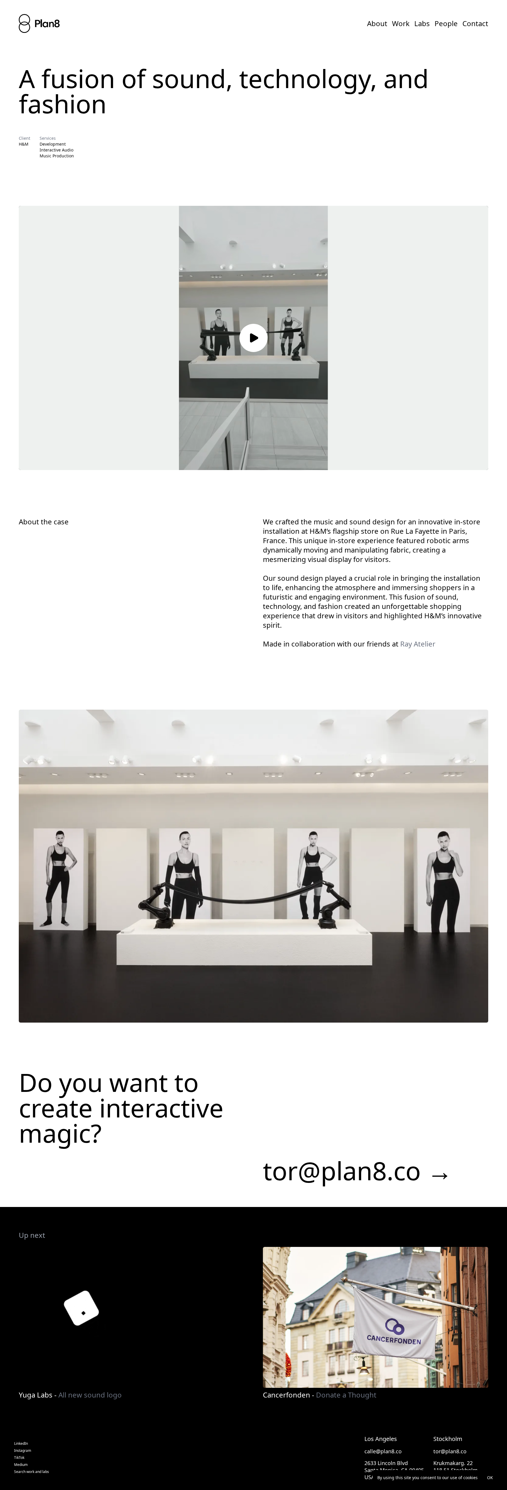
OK (490, 1477)
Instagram (22, 1450)
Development (53, 144)
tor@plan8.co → (357, 1170)
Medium (21, 1464)
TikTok (19, 1457)
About (377, 23)
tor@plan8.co (450, 1451)
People (446, 23)
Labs (422, 23)
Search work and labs (31, 1471)
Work (401, 23)
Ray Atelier (417, 644)
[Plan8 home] (39, 23)
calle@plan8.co (383, 1451)
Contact (475, 23)
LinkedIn (21, 1443)
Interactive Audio (56, 150)
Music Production (57, 156)
